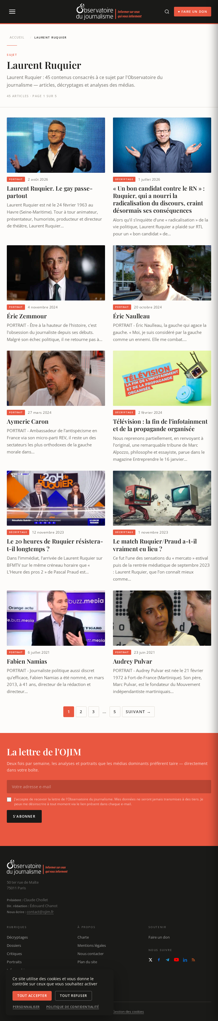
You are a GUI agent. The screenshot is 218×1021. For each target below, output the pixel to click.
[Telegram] (167, 959)
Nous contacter (90, 953)
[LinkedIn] (185, 960)
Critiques (14, 953)
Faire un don (159, 937)
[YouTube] (176, 959)
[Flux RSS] (193, 960)
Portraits (14, 961)
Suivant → (138, 711)
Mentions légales (91, 945)
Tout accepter (32, 995)
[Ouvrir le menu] (12, 12)
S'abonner (24, 816)
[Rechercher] (167, 11)
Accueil (17, 37)
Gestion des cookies (128, 1011)
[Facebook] (159, 959)
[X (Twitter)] (150, 960)
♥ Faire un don (192, 11)
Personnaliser (26, 1007)
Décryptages (17, 937)
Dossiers (14, 945)
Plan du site (87, 961)
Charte (83, 937)
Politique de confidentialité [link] (72, 1007)
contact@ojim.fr (40, 911)
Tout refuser (73, 995)
